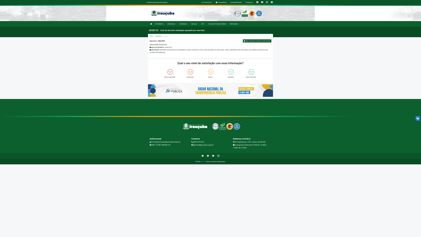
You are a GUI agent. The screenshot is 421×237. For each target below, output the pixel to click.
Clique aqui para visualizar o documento (257, 41)
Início (151, 36)
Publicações (234, 24)
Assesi (203, 161)
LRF (202, 24)
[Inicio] (151, 24)
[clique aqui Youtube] (213, 156)
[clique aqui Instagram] (218, 156)
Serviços (194, 24)
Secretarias (183, 24)
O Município (171, 24)
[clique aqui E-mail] (203, 156)
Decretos (158, 36)
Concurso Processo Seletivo (217, 24)
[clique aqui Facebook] (208, 156)
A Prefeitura (159, 24)
